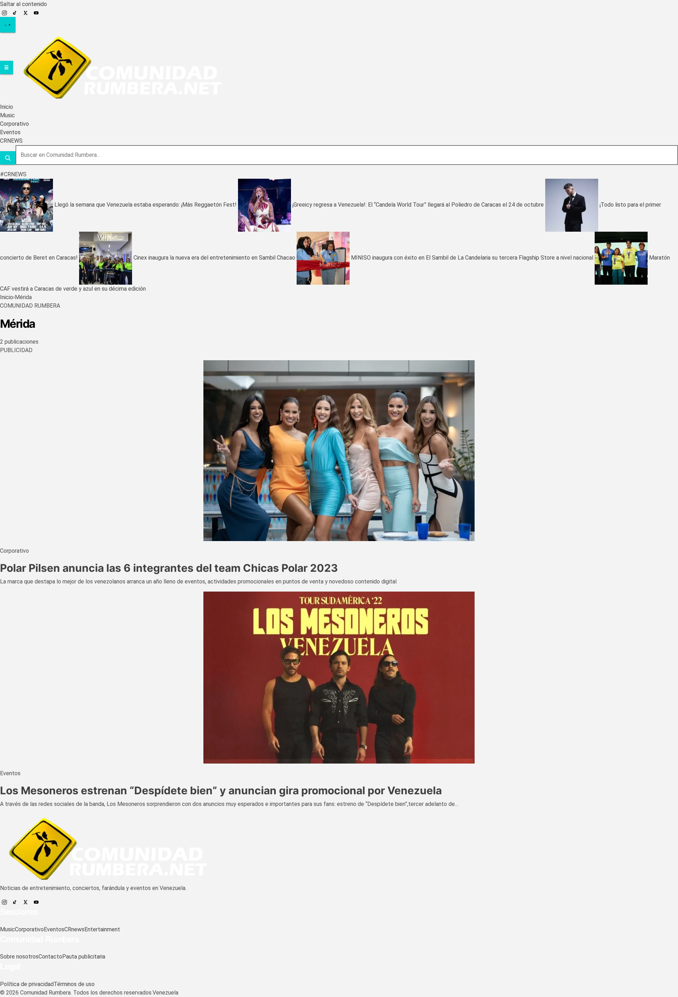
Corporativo (14, 123)
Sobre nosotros (19, 956)
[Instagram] (4, 12)
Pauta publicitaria (83, 956)
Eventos (10, 132)
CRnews (74, 929)
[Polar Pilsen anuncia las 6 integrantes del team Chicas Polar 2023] (339, 450)
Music (7, 115)
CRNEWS (11, 140)
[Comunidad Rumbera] (104, 848)
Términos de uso (74, 984)
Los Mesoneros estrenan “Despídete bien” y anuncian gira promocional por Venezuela (221, 790)
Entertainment (102, 929)
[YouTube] (36, 12)
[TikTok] (15, 12)
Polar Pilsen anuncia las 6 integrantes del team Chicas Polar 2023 (169, 568)
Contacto (50, 956)
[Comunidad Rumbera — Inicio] (118, 67)
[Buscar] (8, 158)
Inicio (6, 106)
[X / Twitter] (25, 12)
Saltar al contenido (23, 4)
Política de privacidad (27, 984)
